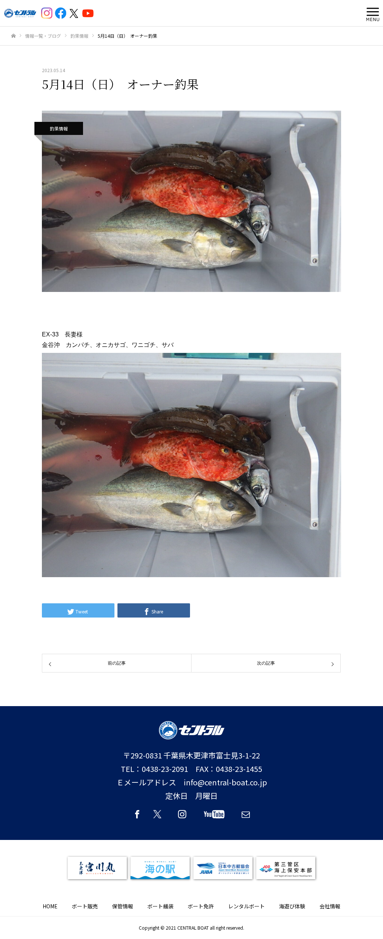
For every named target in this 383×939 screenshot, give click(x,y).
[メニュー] (371, 13)
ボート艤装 (160, 906)
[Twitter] (159, 817)
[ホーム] (13, 36)
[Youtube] (214, 817)
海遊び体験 (292, 906)
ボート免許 (201, 906)
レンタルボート (246, 906)
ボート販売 (85, 906)
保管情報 (122, 906)
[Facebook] (137, 817)
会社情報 (329, 906)
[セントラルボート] (20, 13)
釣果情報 (59, 128)
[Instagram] (182, 817)
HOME (50, 906)
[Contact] (245, 817)
